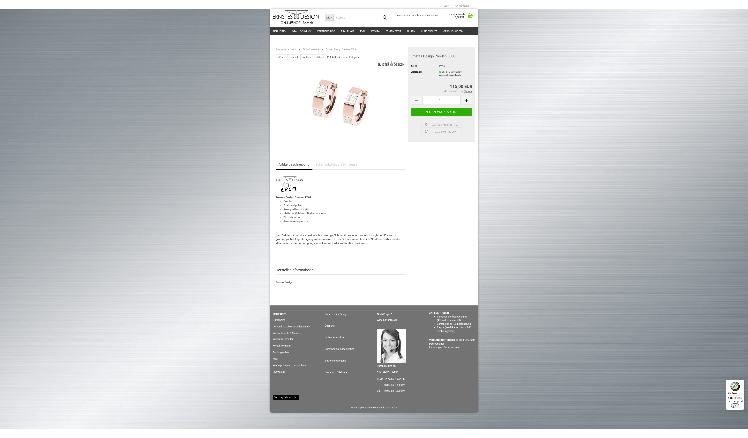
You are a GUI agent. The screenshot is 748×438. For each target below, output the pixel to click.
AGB (275, 358)
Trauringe (347, 31)
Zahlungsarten (281, 352)
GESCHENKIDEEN (453, 31)
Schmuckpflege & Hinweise (336, 164)
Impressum (279, 371)
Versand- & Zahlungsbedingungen (291, 326)
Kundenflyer (429, 31)
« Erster (282, 57)
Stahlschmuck (301, 31)
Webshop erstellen (361, 407)
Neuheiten (279, 31)
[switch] (735, 405)
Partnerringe (326, 31)
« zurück (294, 57)
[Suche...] (384, 17)
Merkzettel (463, 5)
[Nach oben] (737, 432)
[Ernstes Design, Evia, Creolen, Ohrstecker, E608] (340, 103)
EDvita (375, 31)
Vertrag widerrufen (285, 397)
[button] (416, 100)
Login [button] (445, 5)
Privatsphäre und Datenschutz (289, 365)
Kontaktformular (282, 345)
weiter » (306, 57)
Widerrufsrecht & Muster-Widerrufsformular (287, 336)
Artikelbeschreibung (294, 164)
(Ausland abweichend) (450, 75)
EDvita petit (393, 31)
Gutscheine (279, 319)
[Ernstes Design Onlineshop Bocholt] (296, 17)
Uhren (411, 31)
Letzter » (319, 57)
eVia (362, 31)
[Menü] (741, 382)
